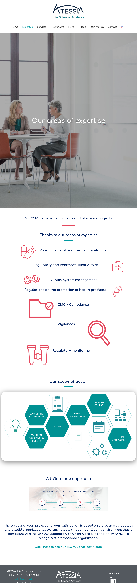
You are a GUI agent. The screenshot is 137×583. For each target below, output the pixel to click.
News (71, 27)
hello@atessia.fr (23, 579)
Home (14, 27)
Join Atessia (97, 27)
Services (41, 27)
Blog (83, 27)
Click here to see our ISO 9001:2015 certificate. (68, 547)
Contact (112, 27)
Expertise (27, 27)
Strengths (58, 27)
